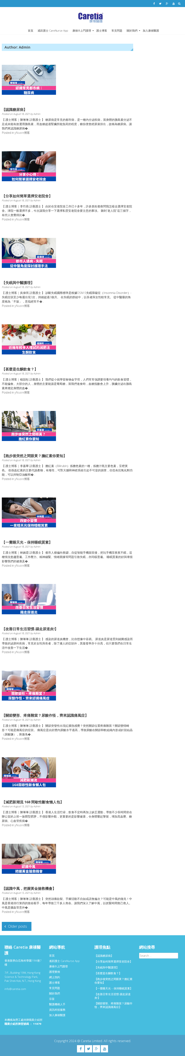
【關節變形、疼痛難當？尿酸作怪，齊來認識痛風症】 (45, 715)
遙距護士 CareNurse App (53, 30)
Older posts (17, 926)
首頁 (30, 30)
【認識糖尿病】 (14, 109)
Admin (36, 114)
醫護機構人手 (57, 1004)
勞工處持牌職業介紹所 (28, 1020)
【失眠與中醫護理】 (18, 282)
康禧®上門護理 (81, 30)
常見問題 (116, 30)
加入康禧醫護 (151, 30)
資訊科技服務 (57, 1009)
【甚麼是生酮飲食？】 (20, 369)
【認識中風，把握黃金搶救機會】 (29, 888)
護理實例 (54, 972)
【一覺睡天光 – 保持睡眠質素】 (27, 542)
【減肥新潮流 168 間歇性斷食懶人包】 (33, 801)
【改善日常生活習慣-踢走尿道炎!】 (30, 628)
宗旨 (52, 999)
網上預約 (54, 977)
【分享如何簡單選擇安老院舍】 (27, 196)
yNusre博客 (22, 133)
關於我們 (132, 30)
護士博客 (101, 30)
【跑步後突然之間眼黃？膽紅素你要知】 (34, 455)
